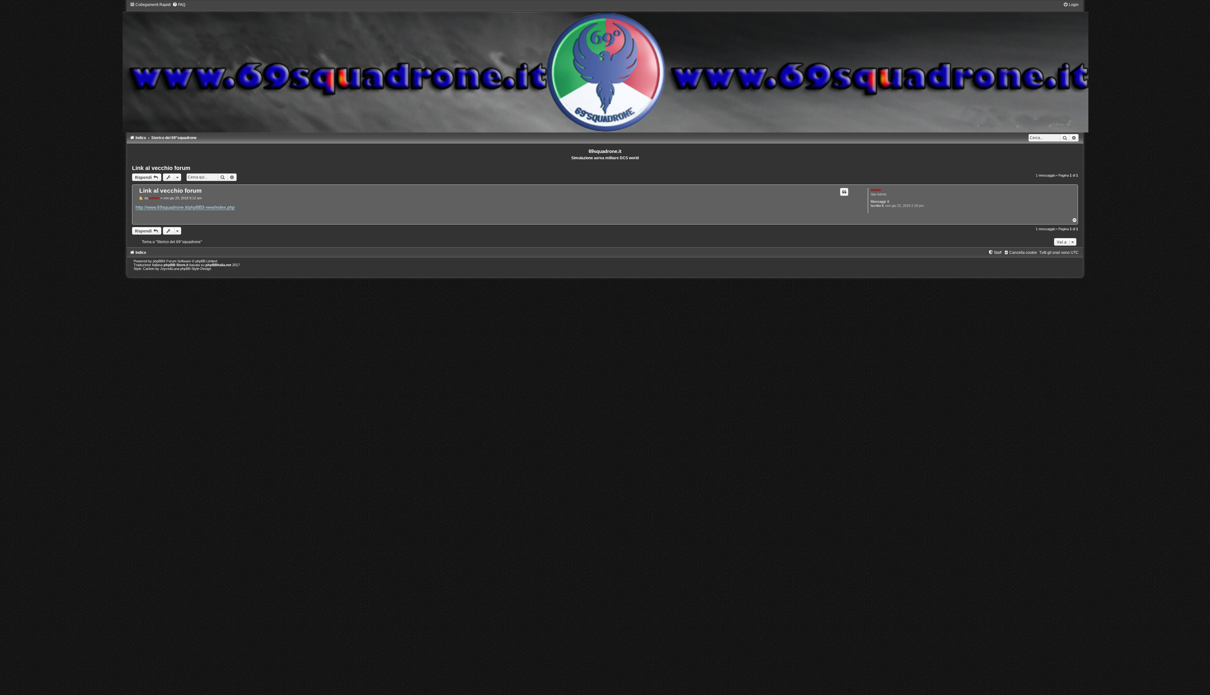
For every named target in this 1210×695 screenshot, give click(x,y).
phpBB (158, 261)
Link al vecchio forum (161, 168)
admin (876, 190)
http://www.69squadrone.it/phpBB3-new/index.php (185, 207)
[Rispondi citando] (844, 192)
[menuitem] (178, 5)
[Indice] (605, 67)
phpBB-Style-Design (195, 269)
